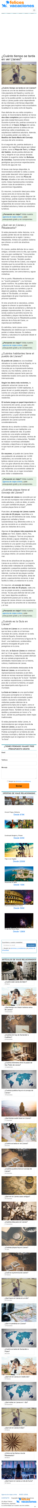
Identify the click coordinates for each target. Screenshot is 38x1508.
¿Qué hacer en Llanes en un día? (17, 1298)
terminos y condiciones (18, 948)
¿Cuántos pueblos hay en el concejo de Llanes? (19, 1091)
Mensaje (4, 767)
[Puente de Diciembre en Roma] (19, 900)
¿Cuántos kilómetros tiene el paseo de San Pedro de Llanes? (18, 1063)
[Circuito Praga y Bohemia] (19, 800)
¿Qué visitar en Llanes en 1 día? (16, 1402)
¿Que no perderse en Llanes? (15, 1323)
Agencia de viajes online (9, 1494)
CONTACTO (5, 1498)
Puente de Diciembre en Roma (14, 906)
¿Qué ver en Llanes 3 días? (14, 1428)
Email (3, 752)
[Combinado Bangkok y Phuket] (19, 824)
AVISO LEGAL (23, 1494)
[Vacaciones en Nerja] (19, 875)
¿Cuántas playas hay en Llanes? (16, 1247)
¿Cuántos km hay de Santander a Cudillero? (17, 1036)
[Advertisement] (19, 34)
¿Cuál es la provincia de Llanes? (16, 1272)
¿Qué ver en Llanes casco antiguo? (17, 1196)
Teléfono (4, 760)
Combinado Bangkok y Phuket (13, 835)
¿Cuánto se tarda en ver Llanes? (16, 1143)
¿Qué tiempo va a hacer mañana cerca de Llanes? (18, 1008)
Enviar (19, 785)
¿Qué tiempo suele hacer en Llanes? (18, 1118)
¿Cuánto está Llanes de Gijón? (16, 982)
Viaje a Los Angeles (10, 859)
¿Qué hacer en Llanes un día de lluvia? (19, 1481)
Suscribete (31, 945)
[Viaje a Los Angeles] (19, 850)
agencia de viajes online (12, 216)
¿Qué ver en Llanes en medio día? (17, 1377)
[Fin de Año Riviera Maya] (19, 922)
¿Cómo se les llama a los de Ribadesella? (15, 1454)
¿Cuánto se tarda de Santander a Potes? (16, 1350)
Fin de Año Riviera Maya (12, 929)
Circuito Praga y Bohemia (12, 812)
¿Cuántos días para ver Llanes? (16, 1222)
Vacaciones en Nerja (11, 882)
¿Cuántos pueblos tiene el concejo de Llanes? (18, 1170)
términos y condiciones (23, 781)
